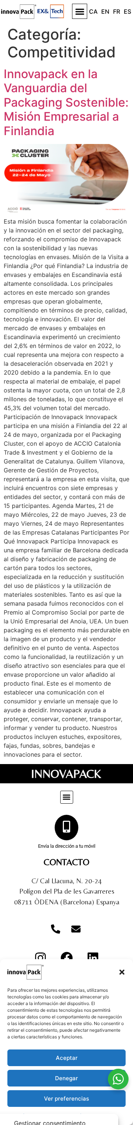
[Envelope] (75, 929)
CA (93, 11)
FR (116, 11)
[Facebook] (66, 958)
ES (127, 11)
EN (105, 11)
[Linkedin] (93, 958)
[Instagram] (40, 958)
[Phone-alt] (55, 929)
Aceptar (67, 1057)
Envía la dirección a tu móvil (66, 846)
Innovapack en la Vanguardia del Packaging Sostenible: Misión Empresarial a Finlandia (66, 102)
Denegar (66, 1078)
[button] (122, 972)
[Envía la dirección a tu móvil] (66, 827)
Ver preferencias (66, 1098)
